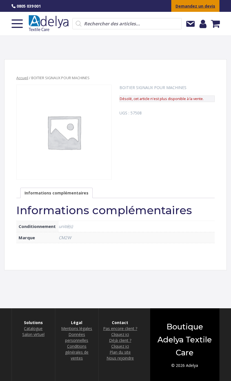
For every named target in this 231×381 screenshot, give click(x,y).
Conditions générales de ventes (76, 352)
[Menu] (17, 23)
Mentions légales (76, 328)
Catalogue (33, 328)
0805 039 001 (28, 6)
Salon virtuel (33, 334)
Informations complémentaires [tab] (56, 193)
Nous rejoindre (120, 358)
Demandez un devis (195, 6)
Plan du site (120, 352)
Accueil (22, 77)
